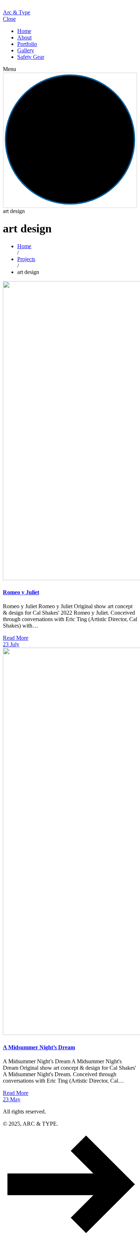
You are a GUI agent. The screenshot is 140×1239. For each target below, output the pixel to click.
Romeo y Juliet (21, 592)
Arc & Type (16, 12)
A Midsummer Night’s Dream (39, 1047)
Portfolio (27, 44)
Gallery (25, 50)
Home (24, 31)
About (24, 37)
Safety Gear (30, 57)
